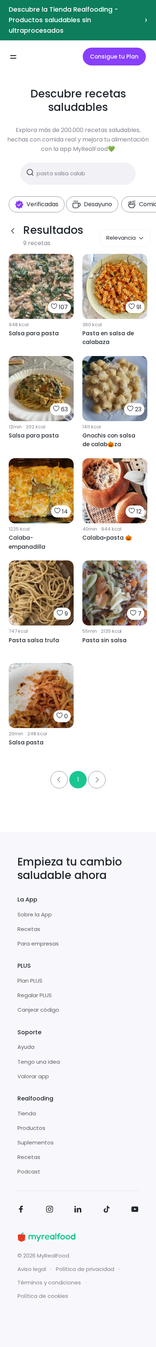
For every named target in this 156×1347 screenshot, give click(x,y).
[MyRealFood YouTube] (135, 1210)
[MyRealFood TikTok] (106, 1210)
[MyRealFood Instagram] (49, 1210)
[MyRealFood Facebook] (21, 1210)
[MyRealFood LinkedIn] (78, 1210)
